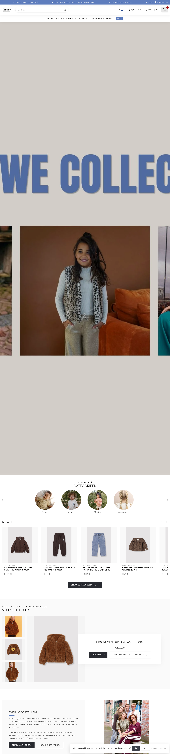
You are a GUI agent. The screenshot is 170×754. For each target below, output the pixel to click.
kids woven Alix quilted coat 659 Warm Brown (18, 568)
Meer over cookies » (158, 748)
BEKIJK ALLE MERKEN (21, 745)
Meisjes (82, 18)
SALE (119, 18)
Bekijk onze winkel (50, 745)
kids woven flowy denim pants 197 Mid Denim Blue (96, 568)
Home (50, 18)
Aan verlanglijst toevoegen (128, 655)
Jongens (70, 18)
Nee (145, 748)
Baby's (59, 18)
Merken (109, 18)
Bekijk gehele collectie (83, 585)
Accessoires (96, 18)
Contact (149, 2)
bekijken (96, 655)
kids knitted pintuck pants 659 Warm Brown (59, 568)
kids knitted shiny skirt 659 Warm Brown (138, 568)
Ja (136, 748)
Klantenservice (161, 2)
